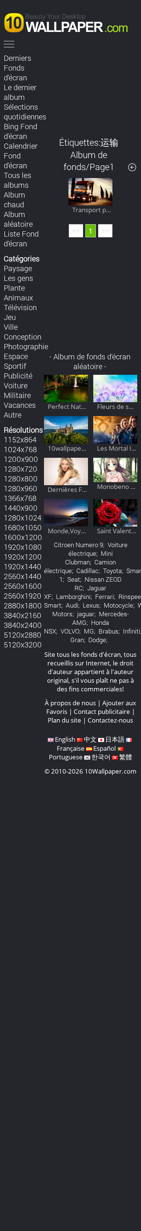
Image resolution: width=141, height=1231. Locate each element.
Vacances (20, 405)
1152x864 (20, 439)
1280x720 (20, 469)
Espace (16, 356)
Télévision (20, 307)
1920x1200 (23, 556)
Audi (72, 605)
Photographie (26, 346)
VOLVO (70, 631)
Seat (73, 579)
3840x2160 (22, 615)
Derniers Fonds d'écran (17, 67)
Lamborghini (73, 596)
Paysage (18, 268)
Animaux (18, 297)
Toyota (112, 570)
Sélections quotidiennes (25, 111)
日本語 (114, 739)
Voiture (15, 385)
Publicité (18, 375)
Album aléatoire (18, 219)
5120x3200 (23, 644)
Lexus (91, 605)
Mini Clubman (89, 557)
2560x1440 (22, 576)
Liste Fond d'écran (21, 238)
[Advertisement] (91, 89)
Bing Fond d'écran (20, 131)
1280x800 (21, 478)
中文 (90, 739)
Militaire (17, 395)
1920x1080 (23, 547)
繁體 (125, 757)
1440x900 (21, 508)
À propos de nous (70, 702)
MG (89, 631)
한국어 (101, 757)
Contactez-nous (110, 720)
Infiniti (131, 631)
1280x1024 (22, 517)
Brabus (108, 631)
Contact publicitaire (102, 711)
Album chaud (14, 199)
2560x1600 (23, 586)
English (65, 739)
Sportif (15, 366)
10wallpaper (69, 21)
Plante (14, 288)
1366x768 (20, 498)
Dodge (97, 639)
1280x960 (20, 488)
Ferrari (104, 596)
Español (104, 748)
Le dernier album (20, 92)
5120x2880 (22, 635)
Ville (11, 327)
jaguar (85, 613)
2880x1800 (23, 605)
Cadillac (87, 570)
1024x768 (20, 449)
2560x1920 (22, 595)
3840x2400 (23, 625)
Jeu (10, 317)
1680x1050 (23, 527)
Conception (22, 336)
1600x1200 (23, 537)
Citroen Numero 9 (78, 544)
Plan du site (64, 720)
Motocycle (118, 605)
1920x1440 (22, 566)
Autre (12, 414)
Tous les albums (17, 180)
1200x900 (21, 459)
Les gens (18, 278)
